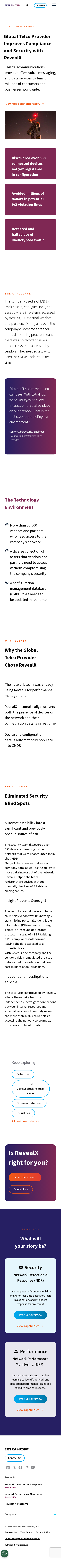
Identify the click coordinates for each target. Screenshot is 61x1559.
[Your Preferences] (4, 1553)
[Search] (25, 4)
